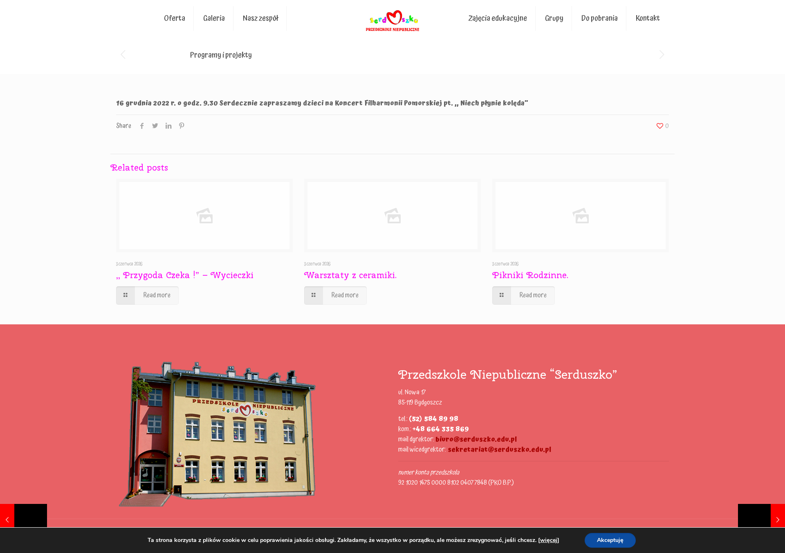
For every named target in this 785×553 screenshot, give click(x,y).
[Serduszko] (392, 18)
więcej (548, 540)
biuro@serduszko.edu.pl (476, 439)
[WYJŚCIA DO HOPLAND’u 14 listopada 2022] (23, 520)
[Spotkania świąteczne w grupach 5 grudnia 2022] (761, 520)
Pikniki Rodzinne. (530, 275)
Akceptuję (610, 540)
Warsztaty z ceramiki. (350, 275)
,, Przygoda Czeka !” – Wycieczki (184, 275)
